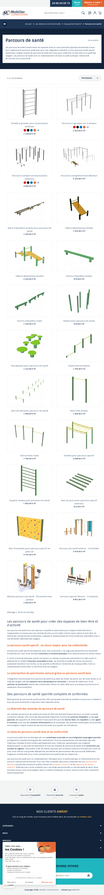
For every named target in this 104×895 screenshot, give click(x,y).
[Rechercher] (83, 13)
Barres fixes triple (30, 455)
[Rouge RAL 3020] (25, 130)
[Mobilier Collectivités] (15, 15)
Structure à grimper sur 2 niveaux (79, 123)
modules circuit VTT (61, 764)
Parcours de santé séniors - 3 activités (79, 548)
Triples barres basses (79, 365)
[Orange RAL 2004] (34, 130)
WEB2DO (76, 890)
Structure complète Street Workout (79, 175)
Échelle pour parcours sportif (79, 455)
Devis (77, 3)
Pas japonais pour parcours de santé (29, 365)
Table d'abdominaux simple (79, 228)
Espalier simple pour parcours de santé (30, 500)
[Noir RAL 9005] (28, 130)
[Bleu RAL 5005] (31, 130)
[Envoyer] (90, 875)
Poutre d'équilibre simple (79, 276)
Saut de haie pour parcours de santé (29, 410)
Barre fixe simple (79, 410)
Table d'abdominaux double (30, 276)
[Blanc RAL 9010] (21, 130)
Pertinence (87, 78)
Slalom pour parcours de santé (79, 321)
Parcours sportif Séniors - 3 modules (79, 596)
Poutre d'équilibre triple (29, 321)
